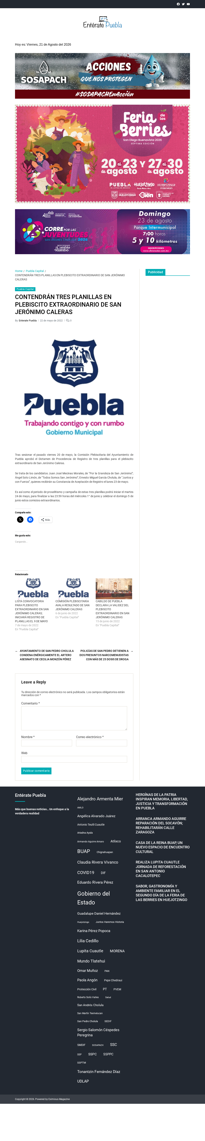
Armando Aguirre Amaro (90, 841)
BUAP (83, 851)
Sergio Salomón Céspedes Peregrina (98, 1032)
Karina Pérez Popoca (93, 931)
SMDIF (81, 1045)
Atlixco (116, 841)
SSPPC (108, 1054)
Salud (108, 997)
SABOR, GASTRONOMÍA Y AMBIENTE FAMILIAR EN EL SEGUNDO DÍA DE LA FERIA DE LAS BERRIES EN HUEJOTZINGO (161, 893)
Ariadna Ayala (85, 832)
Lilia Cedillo (87, 940)
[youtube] (188, 4)
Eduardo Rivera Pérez (95, 882)
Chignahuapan (105, 852)
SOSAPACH (98, 1045)
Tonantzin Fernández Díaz (98, 1071)
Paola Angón (87, 980)
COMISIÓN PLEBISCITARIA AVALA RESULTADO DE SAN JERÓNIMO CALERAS (72, 605)
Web (24, 753)
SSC (113, 1044)
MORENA (117, 951)
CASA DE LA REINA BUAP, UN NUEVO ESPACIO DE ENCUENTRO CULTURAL (163, 847)
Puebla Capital (25, 289)
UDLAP (83, 1081)
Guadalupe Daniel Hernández (99, 913)
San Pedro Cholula (87, 1021)
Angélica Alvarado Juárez (96, 816)
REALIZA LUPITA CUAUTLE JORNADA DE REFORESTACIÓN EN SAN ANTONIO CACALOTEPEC (161, 869)
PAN (107, 970)
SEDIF (108, 1021)
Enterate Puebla (28, 320)
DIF (103, 873)
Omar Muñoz (87, 971)
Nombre (28, 737)
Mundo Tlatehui (91, 961)
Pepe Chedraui (113, 980)
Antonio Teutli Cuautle (91, 824)
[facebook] (178, 4)
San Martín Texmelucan (90, 1013)
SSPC (92, 1054)
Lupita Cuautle (90, 950)
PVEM (117, 989)
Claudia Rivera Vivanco (97, 862)
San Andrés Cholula (90, 1005)
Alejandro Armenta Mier (100, 798)
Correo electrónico (90, 737)
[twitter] (183, 4)
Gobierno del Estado (93, 898)
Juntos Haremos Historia (110, 921)
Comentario (30, 703)
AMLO (80, 807)
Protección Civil (86, 989)
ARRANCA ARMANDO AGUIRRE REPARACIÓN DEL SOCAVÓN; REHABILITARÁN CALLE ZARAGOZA (161, 825)
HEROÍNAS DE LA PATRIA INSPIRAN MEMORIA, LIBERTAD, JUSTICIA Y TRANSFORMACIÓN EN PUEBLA (162, 801)
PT (105, 989)
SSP (79, 1054)
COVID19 (85, 872)
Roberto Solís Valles (88, 997)
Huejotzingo (83, 922)
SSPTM (81, 1062)
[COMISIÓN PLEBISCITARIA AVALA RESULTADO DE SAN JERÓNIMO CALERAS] (73, 588)
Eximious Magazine (59, 1099)
